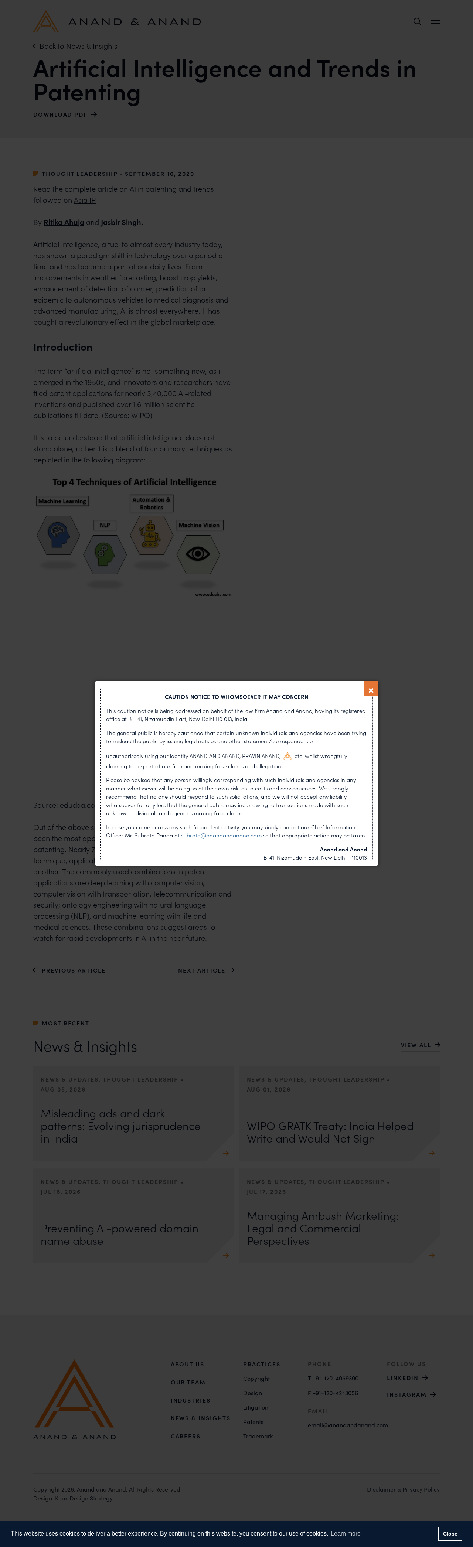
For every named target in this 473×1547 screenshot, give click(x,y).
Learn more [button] (346, 1533)
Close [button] (450, 1534)
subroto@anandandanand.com (222, 835)
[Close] (371, 688)
